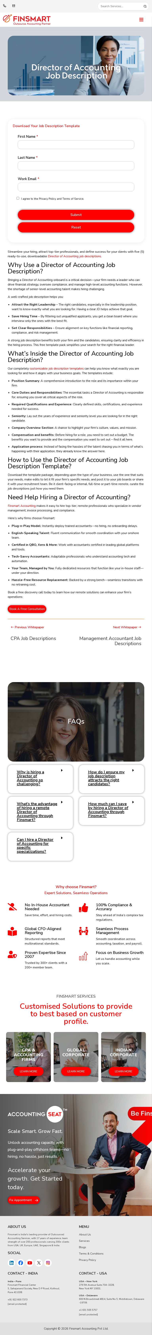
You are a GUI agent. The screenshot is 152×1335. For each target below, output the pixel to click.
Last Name (28, 157)
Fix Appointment (20, 1200)
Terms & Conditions (91, 1254)
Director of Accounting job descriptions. (75, 256)
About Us (85, 1234)
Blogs (82, 1247)
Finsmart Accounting (22, 506)
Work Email (28, 178)
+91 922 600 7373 (18, 1299)
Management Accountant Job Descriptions (110, 641)
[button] (76, 215)
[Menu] (141, 20)
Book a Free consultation (27, 609)
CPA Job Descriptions (33, 638)
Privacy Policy (87, 1260)
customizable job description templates (57, 368)
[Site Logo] (44, 20)
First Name (28, 136)
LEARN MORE (28, 1072)
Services (84, 1241)
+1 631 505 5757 (88, 1310)
